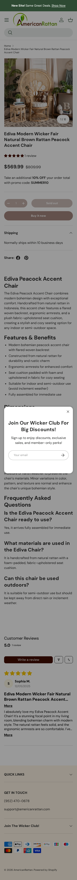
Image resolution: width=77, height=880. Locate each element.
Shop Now (59, 5)
